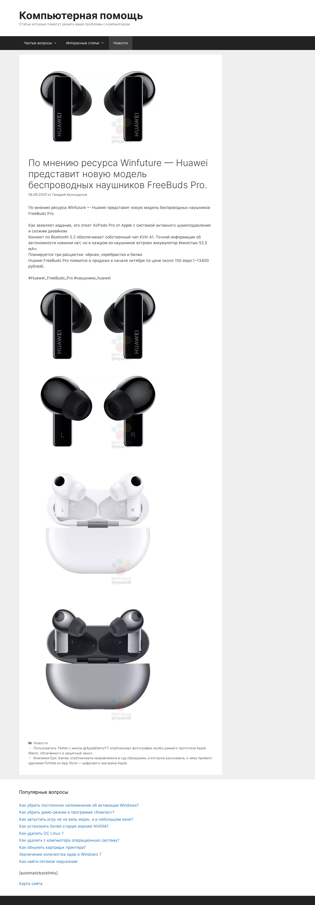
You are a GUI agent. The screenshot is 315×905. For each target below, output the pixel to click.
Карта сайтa (30, 883)
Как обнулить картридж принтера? (52, 847)
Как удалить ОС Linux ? (41, 833)
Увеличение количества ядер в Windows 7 (60, 854)
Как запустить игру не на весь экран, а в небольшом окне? (76, 819)
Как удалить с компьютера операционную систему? (69, 840)
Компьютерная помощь (81, 15)
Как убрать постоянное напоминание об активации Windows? (79, 805)
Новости (120, 43)
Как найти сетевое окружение (48, 861)
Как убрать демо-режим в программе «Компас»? (66, 812)
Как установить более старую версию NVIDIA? (64, 826)
